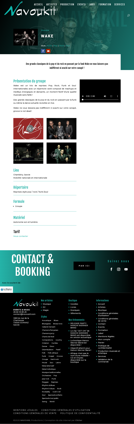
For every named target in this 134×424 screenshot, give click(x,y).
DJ (44, 307)
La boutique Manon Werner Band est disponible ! (79, 342)
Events (81, 5)
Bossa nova (57, 324)
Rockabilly (46, 392)
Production (67, 5)
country (59, 340)
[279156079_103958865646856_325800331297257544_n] (28, 139)
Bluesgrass (46, 324)
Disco (52, 346)
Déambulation (47, 350)
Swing (44, 402)
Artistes (51, 5)
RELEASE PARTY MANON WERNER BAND (79, 325)
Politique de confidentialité (105, 347)
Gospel (51, 356)
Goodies (74, 304)
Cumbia (55, 343)
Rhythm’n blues (48, 389)
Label (92, 5)
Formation (105, 5)
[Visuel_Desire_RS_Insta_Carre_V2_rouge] (28, 164)
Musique (45, 30)
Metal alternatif (48, 366)
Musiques (75, 310)
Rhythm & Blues (48, 385)
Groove (60, 356)
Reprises (54, 382)
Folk (43, 353)
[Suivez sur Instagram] (119, 269)
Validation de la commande (105, 360)
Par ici (84, 265)
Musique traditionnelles (51, 372)
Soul (68, 45)
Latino (58, 363)
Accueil (38, 5)
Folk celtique (53, 353)
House (44, 363)
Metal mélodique (49, 369)
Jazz (51, 363)
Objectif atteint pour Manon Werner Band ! (80, 349)
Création (45, 343)
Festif (58, 350)
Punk (54, 379)
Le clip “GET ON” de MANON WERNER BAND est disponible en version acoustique (80, 334)
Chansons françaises (50, 330)
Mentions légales (106, 336)
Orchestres (46, 375)
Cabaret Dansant (48, 327)
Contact (53, 10)
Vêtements (75, 313)
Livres (73, 307)
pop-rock (45, 379)
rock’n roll (56, 392)
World (52, 402)
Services (119, 5)
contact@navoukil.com (24, 314)
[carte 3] (62, 164)
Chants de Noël (48, 337)
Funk (49, 45)
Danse (44, 346)
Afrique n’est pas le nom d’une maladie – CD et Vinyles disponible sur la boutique (80, 357)
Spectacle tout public (50, 398)
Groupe (45, 359)
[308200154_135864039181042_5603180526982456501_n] (62, 139)
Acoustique (46, 320)
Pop (55, 45)
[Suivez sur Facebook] (43, 51)
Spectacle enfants (55, 395)
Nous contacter (20, 236)
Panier (101, 342)
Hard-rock (55, 359)
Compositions (47, 340)
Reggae (45, 382)
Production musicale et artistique (109, 352)
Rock (61, 45)
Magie (46, 310)
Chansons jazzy (48, 333)
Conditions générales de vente (108, 319)
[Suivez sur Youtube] (48, 51)
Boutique (39, 10)
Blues (56, 320)
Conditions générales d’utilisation (108, 314)
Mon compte (104, 339)
